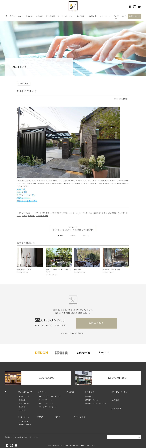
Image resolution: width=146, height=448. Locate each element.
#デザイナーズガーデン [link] (26, 195)
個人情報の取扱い (21, 437)
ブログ (116, 16)
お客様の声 (92, 16)
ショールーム (104, 16)
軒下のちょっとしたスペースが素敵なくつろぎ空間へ (73, 230)
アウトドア (40, 213)
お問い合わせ (134, 16)
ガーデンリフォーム (45, 400)
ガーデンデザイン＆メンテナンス (49, 396)
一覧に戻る (24, 83)
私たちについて (16, 16)
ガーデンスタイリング (45, 403)
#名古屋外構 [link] (22, 192)
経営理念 (22, 400)
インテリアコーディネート (47, 407)
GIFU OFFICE (47, 378)
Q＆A (123, 16)
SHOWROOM (23, 421)
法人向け (39, 16)
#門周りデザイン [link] (23, 198)
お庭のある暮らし (100, 213)
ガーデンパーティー (66, 16)
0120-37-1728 (53, 320)
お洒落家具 (112, 213)
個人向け (29, 16)
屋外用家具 (50, 16)
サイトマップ (34, 437)
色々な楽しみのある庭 (111, 269)
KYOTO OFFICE (117, 378)
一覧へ (73, 235)
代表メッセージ (24, 403)
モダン (24, 216)
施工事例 (81, 16)
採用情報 (22, 407)
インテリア (83, 213)
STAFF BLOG (24, 213)
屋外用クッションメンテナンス (95, 403)
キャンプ (121, 213)
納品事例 (77, 269)
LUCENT (22, 410)
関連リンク (8, 437)
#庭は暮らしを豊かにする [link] (27, 201)
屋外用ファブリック (92, 400)
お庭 (90, 213)
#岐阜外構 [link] (21, 189)
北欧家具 (31, 216)
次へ (84, 235)
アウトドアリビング (53, 213)
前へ (62, 235)
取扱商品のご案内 (24, 269)
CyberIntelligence (91, 445)
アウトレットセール (70, 213)
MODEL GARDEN (25, 424)
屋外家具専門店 (42, 216)
